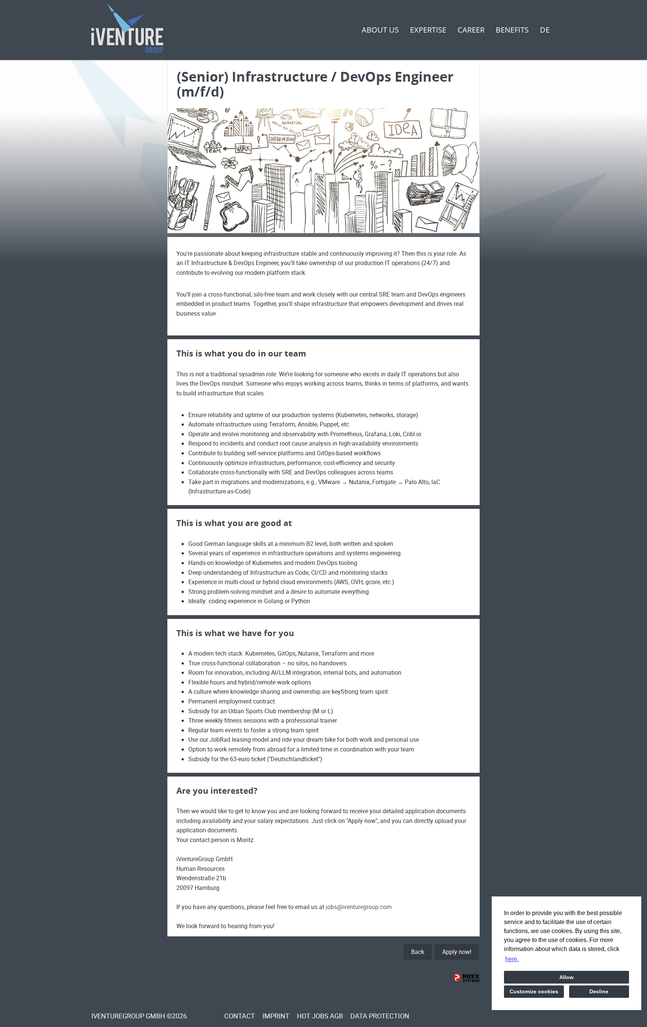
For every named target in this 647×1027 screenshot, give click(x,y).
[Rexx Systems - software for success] (466, 977)
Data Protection (379, 1015)
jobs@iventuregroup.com (359, 907)
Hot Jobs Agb (320, 1015)
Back (417, 952)
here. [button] (512, 959)
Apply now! (456, 952)
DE (545, 30)
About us (380, 30)
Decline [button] (598, 991)
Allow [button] (566, 977)
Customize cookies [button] (534, 991)
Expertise (428, 30)
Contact (239, 1015)
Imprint (275, 1015)
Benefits (512, 30)
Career (471, 30)
